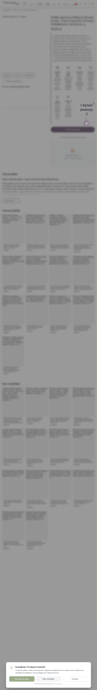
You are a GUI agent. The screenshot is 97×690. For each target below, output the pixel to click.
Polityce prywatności (56, 684)
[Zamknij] (93, 103)
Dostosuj (75, 679)
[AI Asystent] (86, 123)
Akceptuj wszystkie (22, 679)
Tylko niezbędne (48, 679)
